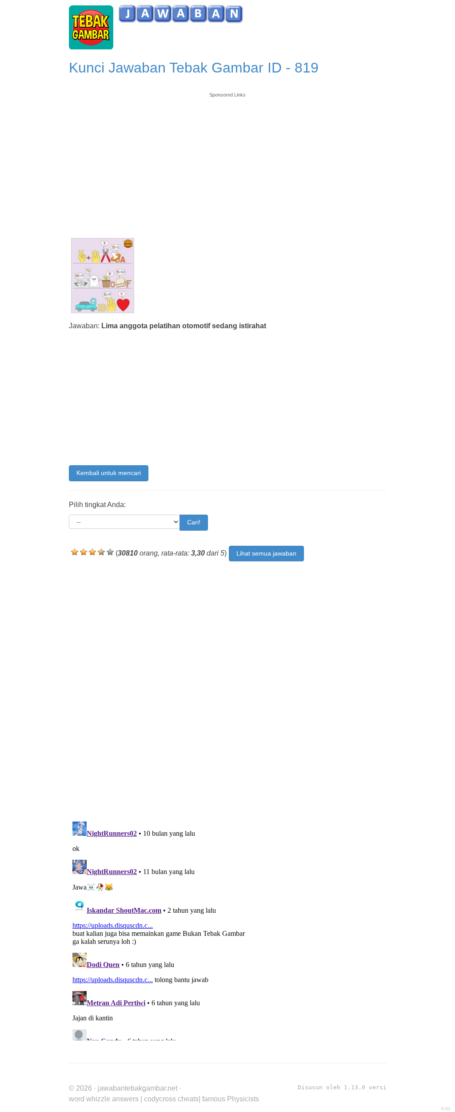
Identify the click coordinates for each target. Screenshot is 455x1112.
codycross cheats (171, 1099)
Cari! (193, 522)
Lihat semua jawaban (266, 553)
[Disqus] (228, 687)
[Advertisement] (227, 161)
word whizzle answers (104, 1099)
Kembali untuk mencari (108, 472)
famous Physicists (230, 1099)
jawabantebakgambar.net (137, 1088)
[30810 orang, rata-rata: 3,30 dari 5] (74, 552)
